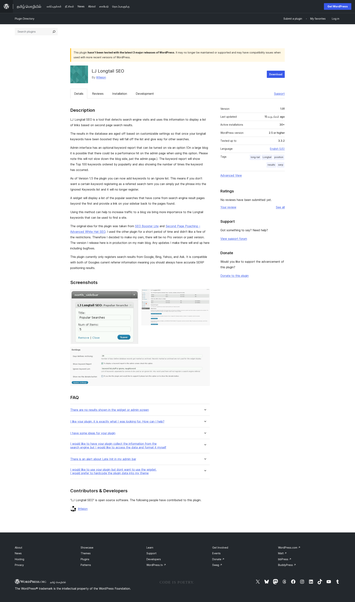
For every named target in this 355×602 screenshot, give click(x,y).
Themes (86, 553)
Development (145, 93)
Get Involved (220, 547)
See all (280, 207)
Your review (228, 207)
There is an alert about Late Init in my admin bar (103, 459)
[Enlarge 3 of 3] (205, 352)
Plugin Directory (24, 18)
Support (279, 93)
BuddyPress (287, 564)
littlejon (101, 77)
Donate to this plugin (234, 276)
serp (280, 164)
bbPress (284, 559)
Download (275, 74)
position (278, 157)
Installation (119, 93)
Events (216, 553)
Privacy (19, 564)
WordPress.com (289, 547)
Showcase (87, 547)
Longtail (267, 157)
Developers (153, 559)
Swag (217, 564)
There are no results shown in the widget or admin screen (109, 410)
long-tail (255, 157)
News (18, 553)
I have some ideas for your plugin (92, 433)
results (271, 164)
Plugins (85, 559)
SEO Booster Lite (147, 226)
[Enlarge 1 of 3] (133, 294)
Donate (218, 559)
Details (78, 93)
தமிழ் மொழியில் (58, 582)
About (18, 547)
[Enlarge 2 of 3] (205, 294)
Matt (282, 553)
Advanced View (231, 175)
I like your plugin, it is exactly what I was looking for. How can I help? (117, 421)
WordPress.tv (156, 564)
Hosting (19, 559)
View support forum (233, 239)
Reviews (98, 93)
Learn (149, 547)
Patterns (86, 564)
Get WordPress (337, 6)
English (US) (277, 148)
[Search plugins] (54, 31)
